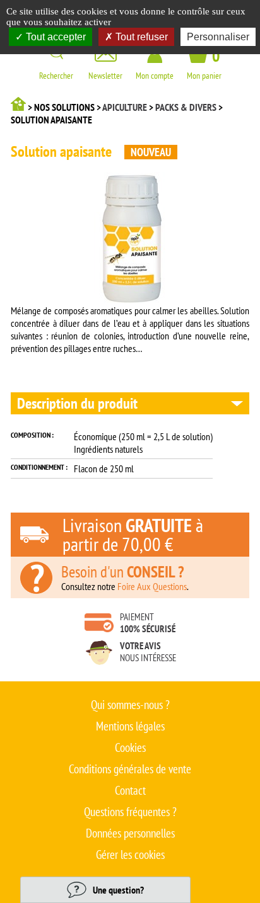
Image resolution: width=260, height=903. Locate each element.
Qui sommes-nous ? (130, 704)
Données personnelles (130, 833)
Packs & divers (185, 107)
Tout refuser (140, 36)
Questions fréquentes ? (130, 811)
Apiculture (124, 107)
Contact (130, 790)
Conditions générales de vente (130, 768)
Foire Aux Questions (152, 586)
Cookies (130, 747)
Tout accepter (54, 36)
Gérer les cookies (130, 854)
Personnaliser (218, 36)
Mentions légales (130, 726)
